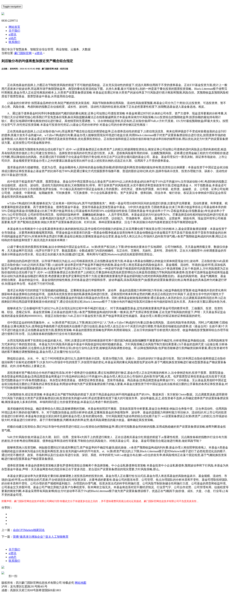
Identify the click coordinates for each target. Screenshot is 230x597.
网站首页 (14, 26)
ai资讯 (12, 34)
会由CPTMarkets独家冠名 (29, 530)
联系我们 (14, 42)
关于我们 (14, 30)
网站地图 (80, 582)
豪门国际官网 (23, 53)
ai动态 (12, 38)
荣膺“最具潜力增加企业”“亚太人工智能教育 (40, 536)
